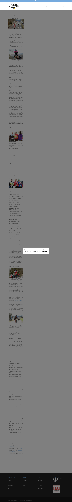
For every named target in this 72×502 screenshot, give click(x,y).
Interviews (37, 6)
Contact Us (60, 6)
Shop (55, 6)
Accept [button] (45, 251)
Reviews (41, 6)
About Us (32, 6)
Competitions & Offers (49, 6)
